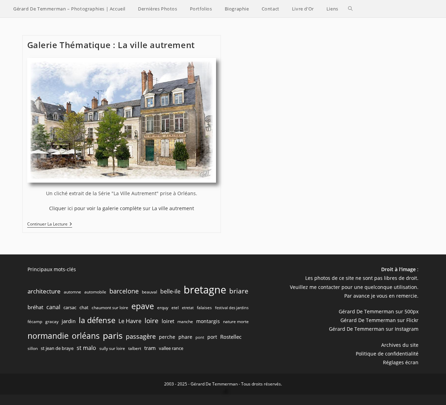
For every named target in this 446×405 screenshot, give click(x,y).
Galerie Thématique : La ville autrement (111, 45)
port (212, 337)
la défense (97, 320)
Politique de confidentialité (387, 353)
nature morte (236, 321)
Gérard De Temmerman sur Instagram (373, 329)
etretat (188, 307)
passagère (141, 336)
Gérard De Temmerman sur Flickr (379, 320)
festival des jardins (231, 307)
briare (238, 290)
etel (175, 308)
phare (185, 337)
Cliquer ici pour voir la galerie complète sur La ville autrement (121, 208)
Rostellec (230, 336)
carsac (69, 307)
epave (142, 306)
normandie (48, 335)
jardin (69, 321)
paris (113, 335)
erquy (162, 307)
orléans (86, 335)
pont (199, 337)
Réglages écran (400, 362)
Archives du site (399, 345)
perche (167, 337)
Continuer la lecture (49, 225)
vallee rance (171, 348)
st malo (86, 348)
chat (84, 307)
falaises (204, 307)
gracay (52, 321)
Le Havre (129, 321)
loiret (168, 321)
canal (53, 307)
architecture (44, 291)
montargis (208, 321)
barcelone (124, 291)
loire (152, 320)
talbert (134, 348)
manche (185, 321)
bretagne (205, 290)
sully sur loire (112, 348)
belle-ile (170, 291)
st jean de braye (57, 348)
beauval (149, 292)
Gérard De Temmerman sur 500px (378, 311)
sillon (33, 348)
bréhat (35, 307)
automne (72, 292)
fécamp (35, 321)
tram (150, 347)
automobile (95, 292)
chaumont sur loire (110, 308)
